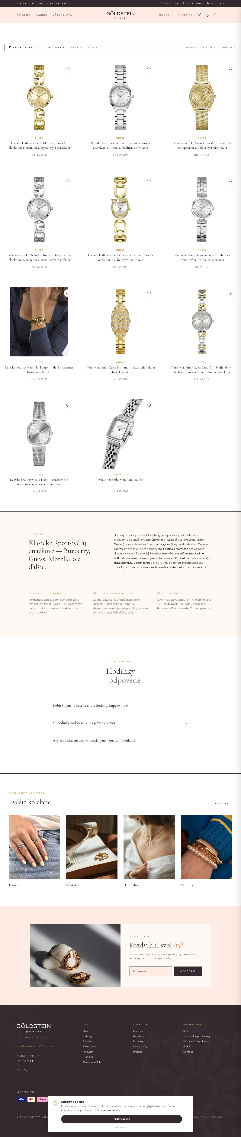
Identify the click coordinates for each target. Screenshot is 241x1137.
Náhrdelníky (140, 1046)
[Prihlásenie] (215, 14)
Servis (186, 1031)
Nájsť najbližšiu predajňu (183, 3)
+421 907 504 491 (26, 1060)
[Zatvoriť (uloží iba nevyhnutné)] (187, 1101)
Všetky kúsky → (220, 803)
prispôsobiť (120, 1127)
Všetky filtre (23, 47)
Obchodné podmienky (196, 1036)
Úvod (86, 1031)
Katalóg (23, 15)
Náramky (138, 1041)
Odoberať (188, 971)
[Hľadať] (200, 14)
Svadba (41, 15)
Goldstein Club (92, 1062)
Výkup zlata (62, 15)
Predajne (185, 15)
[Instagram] (18, 1071)
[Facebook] (25, 1071)
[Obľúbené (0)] (207, 15)
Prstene (137, 1051)
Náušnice (138, 1036)
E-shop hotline (43, 3)
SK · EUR (215, 3)
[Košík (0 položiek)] (222, 15)
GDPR (186, 1046)
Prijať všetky (122, 1118)
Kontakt (188, 1051)
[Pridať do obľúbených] (68, 69)
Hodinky (138, 1031)
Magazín (165, 15)
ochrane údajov (111, 1110)
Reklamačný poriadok (196, 1041)
